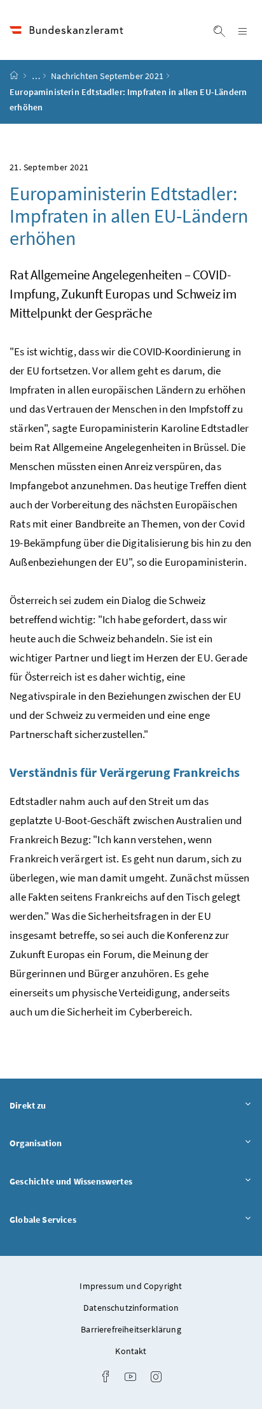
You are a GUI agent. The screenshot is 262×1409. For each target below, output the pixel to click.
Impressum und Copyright (130, 1286)
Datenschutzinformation (131, 1307)
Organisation (71, 1143)
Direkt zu (63, 1105)
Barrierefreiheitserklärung (131, 1329)
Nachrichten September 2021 (107, 76)
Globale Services (78, 1219)
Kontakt (130, 1351)
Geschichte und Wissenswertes (106, 1181)
